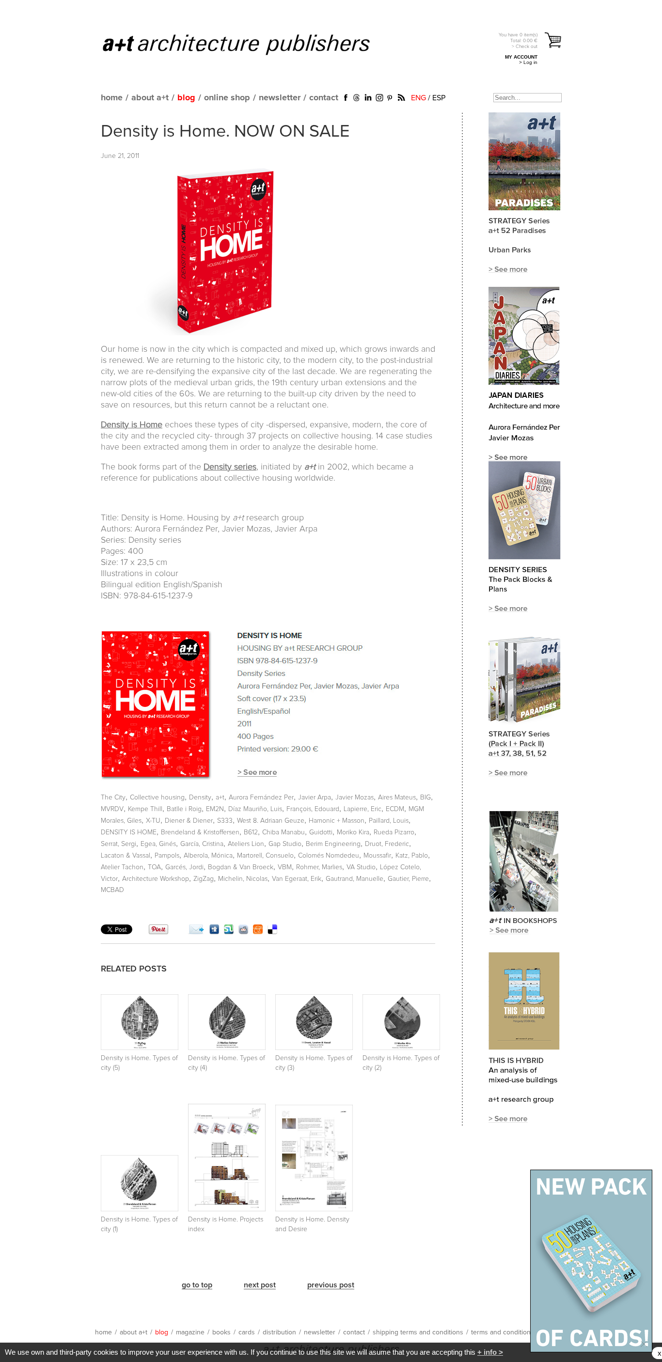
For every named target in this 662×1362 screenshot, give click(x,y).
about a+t (150, 98)
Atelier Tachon (122, 867)
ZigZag (203, 879)
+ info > (490, 1352)
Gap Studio (284, 844)
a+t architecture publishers (248, 44)
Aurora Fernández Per (261, 797)
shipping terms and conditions (418, 1332)
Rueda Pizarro (394, 832)
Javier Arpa (314, 797)
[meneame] (258, 931)
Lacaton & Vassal (125, 855)
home (112, 98)
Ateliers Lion (246, 844)
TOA (154, 867)
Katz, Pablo (411, 855)
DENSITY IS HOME (129, 832)
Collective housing (157, 797)
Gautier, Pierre (408, 879)
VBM (285, 867)
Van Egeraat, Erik (296, 879)
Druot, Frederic (387, 844)
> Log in (528, 62)
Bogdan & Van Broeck (240, 867)
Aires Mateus (397, 797)
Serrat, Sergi (118, 844)
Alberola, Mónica (208, 855)
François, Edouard (312, 809)
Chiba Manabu (283, 832)
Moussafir (377, 855)
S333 (225, 820)
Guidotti (320, 832)
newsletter (279, 98)
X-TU (153, 820)
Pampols (167, 855)
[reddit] (243, 931)
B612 (251, 832)
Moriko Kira (353, 832)
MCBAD (112, 890)
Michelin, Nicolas (243, 879)
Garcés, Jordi (184, 867)
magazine (190, 1332)
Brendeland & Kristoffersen (200, 832)
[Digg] (214, 931)
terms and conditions (502, 1332)
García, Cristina (201, 844)
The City (113, 797)
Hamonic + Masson (336, 820)
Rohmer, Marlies (319, 867)
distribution (279, 1332)
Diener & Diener (189, 820)
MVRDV (112, 809)
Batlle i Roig (184, 809)
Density (200, 797)
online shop (227, 98)
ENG (418, 98)
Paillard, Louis (389, 820)
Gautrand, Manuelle (354, 879)
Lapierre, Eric (362, 809)
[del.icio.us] (272, 931)
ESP (438, 98)
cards (246, 1332)
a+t (220, 797)
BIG (425, 797)
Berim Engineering (333, 844)
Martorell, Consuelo (265, 855)
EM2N (215, 809)
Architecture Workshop (155, 879)
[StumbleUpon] (229, 931)
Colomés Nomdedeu (328, 855)
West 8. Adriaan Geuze (270, 820)
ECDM (395, 809)
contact (323, 98)
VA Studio (361, 867)
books (221, 1332)
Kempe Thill (145, 809)
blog (186, 98)
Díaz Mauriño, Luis (255, 809)
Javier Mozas (354, 797)
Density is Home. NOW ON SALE (225, 132)
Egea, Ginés (158, 844)
